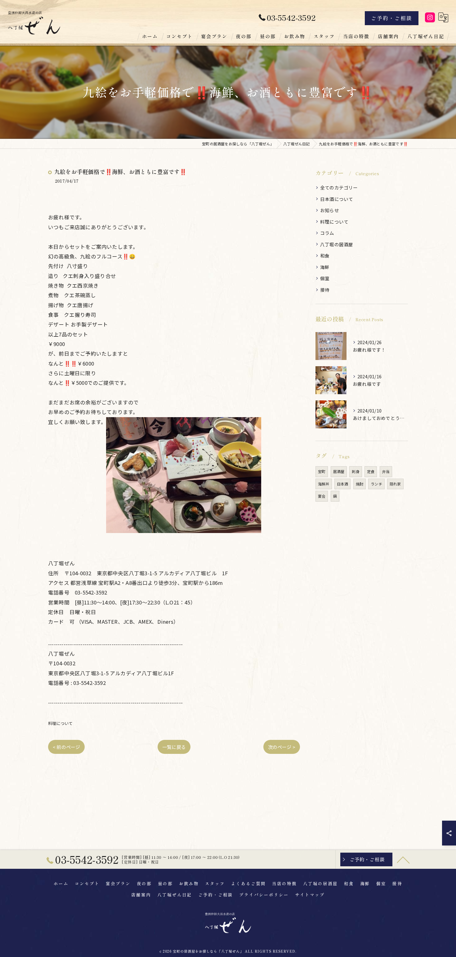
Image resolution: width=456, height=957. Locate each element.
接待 (324, 289)
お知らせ (329, 210)
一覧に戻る (174, 747)
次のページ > (281, 747)
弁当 (386, 471)
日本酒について (336, 199)
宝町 (321, 471)
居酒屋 (339, 471)
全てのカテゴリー (339, 187)
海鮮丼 (323, 483)
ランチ (376, 483)
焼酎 (359, 483)
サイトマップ (310, 894)
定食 (370, 471)
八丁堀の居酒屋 (336, 244)
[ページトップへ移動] (403, 859)
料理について (60, 723)
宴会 (321, 496)
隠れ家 (395, 483)
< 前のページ (66, 747)
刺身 (355, 471)
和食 (324, 255)
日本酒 (342, 483)
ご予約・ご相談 (391, 18)
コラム (327, 233)
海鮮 (324, 267)
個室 (324, 278)
